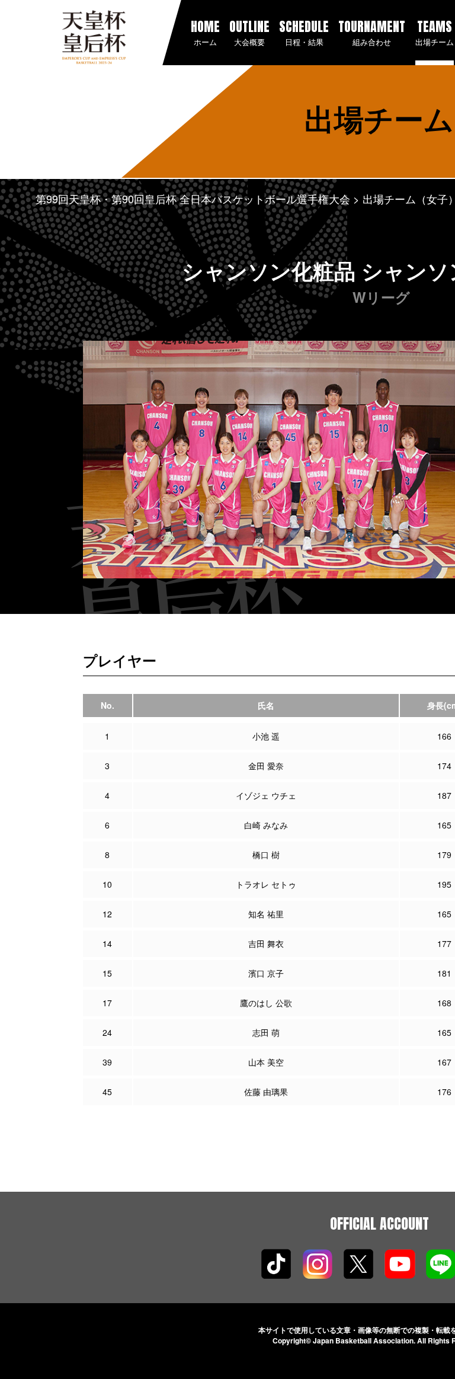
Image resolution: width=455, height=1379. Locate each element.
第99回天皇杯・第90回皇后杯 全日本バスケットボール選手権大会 (193, 198)
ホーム (205, 32)
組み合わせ (371, 32)
